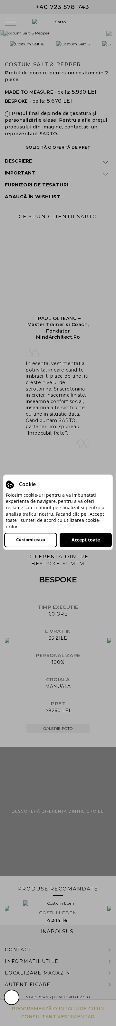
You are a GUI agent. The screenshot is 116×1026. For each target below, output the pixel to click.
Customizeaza (30, 539)
